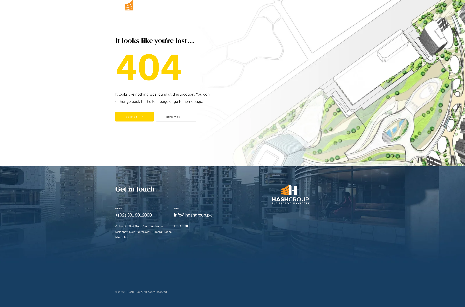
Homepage (173, 116)
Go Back (132, 116)
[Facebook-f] (174, 225)
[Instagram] (180, 225)
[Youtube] (186, 225)
